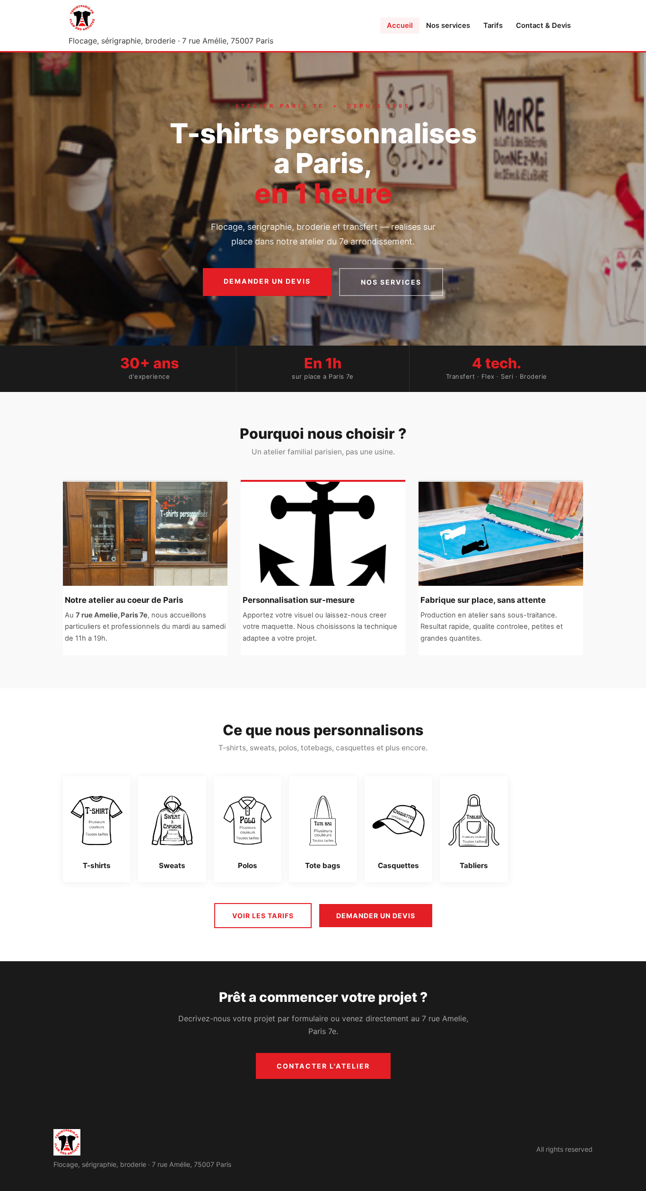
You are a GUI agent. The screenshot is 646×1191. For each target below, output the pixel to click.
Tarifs (493, 25)
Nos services (448, 25)
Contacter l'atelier (323, 1066)
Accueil (400, 25)
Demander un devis (267, 281)
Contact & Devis (543, 25)
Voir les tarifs (263, 916)
